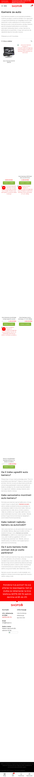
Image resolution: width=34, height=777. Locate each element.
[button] (9, 183)
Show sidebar (7, 41)
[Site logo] (17, 6)
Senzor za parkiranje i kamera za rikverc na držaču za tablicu (9, 460)
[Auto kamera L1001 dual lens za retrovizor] (25, 109)
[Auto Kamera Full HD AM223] (9, 51)
